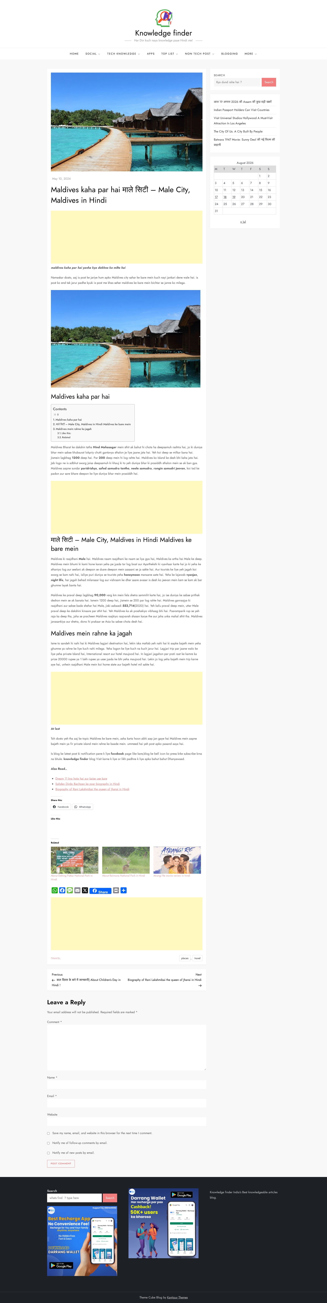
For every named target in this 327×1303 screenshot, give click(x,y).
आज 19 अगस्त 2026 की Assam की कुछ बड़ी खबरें (243, 102)
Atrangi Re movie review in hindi (171, 875)
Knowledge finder (163, 32)
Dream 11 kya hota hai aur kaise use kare (81, 778)
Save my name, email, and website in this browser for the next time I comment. (102, 1133)
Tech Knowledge (121, 54)
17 (216, 197)
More (249, 54)
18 (225, 197)
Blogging (229, 54)
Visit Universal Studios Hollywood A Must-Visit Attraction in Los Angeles (243, 120)
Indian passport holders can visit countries (241, 110)
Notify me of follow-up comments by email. (79, 1143)
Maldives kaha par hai (69, 420)
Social (91, 54)
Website (52, 1114)
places (184, 958)
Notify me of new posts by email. (73, 1153)
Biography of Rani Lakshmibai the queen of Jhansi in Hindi (92, 789)
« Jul (243, 222)
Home (74, 54)
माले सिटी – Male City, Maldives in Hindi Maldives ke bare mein (93, 424)
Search (219, 75)
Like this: (66, 433)
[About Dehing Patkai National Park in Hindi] (74, 860)
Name (52, 1077)
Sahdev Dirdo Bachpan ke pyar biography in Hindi (87, 784)
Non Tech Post (198, 54)
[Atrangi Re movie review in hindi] (177, 860)
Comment (54, 1022)
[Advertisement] (126, 237)
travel (197, 958)
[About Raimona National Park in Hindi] (126, 860)
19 (233, 197)
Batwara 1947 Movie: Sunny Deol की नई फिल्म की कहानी (244, 142)
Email (52, 1096)
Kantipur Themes (177, 1297)
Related (66, 437)
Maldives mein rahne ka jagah (74, 429)
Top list (167, 54)
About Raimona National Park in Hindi (123, 875)
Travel (56, 958)
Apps (151, 54)
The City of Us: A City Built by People (238, 131)
